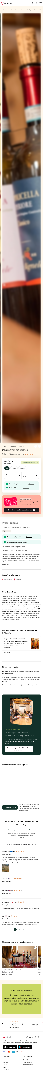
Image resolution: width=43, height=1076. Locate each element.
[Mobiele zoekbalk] (32, 3)
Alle (7, 468)
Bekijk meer (6, 564)
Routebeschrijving (10, 807)
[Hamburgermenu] (40, 3)
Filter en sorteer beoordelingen (20, 844)
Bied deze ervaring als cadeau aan (20, 510)
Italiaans (23, 468)
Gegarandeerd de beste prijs (29, 462)
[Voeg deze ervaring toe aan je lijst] (39, 446)
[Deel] (35, 446)
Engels (14, 468)
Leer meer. (26, 488)
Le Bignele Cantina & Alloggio (13, 446)
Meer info (31, 484)
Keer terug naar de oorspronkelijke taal (21, 830)
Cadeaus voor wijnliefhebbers (28, 1063)
